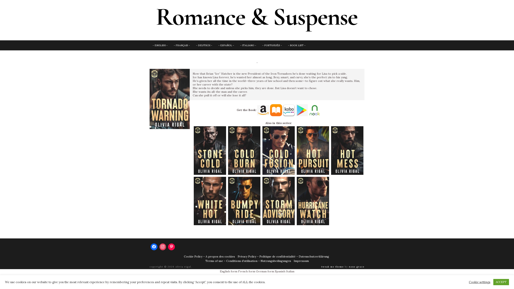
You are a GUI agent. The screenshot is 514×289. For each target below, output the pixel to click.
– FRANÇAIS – (182, 45)
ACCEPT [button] (501, 282)
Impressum (301, 261)
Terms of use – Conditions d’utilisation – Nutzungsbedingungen (248, 261)
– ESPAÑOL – (226, 45)
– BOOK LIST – (297, 45)
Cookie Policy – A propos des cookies (209, 256)
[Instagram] (162, 246)
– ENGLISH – (160, 45)
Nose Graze (356, 266)
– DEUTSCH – (204, 45)
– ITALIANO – (248, 45)
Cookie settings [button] (479, 282)
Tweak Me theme (332, 266)
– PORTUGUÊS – (272, 45)
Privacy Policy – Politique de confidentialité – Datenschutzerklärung (283, 256)
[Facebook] (154, 246)
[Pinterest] (171, 246)
